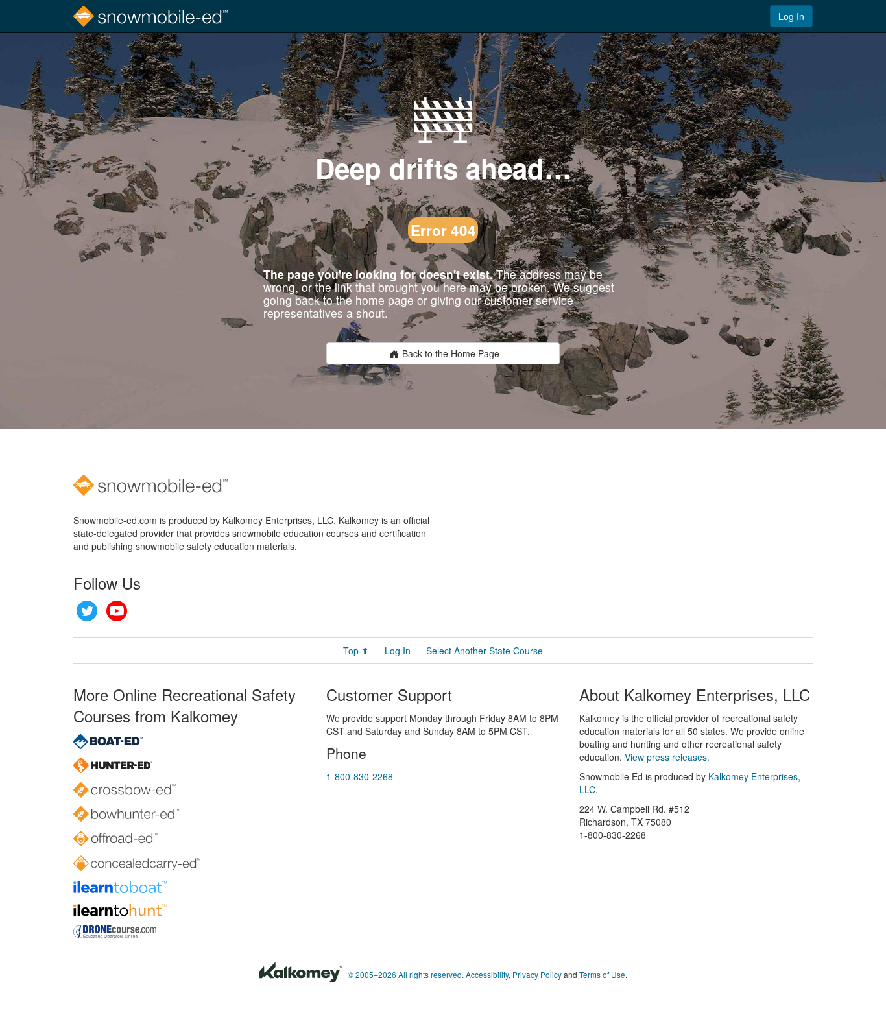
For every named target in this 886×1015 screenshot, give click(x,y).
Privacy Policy (537, 974)
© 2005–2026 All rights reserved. (406, 974)
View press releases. (667, 756)
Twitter (87, 611)
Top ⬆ (356, 650)
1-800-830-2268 (359, 776)
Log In (791, 16)
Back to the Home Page (450, 353)
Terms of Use (602, 974)
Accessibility (487, 974)
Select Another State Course (484, 650)
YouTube (116, 611)
